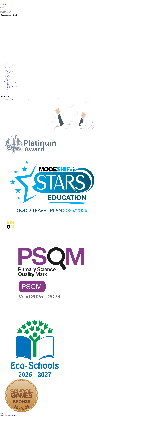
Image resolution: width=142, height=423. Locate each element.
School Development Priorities (10, 35)
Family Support (7, 78)
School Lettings (7, 38)
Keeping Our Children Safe (10, 34)
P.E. (5, 52)
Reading (6, 44)
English (6, 43)
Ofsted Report (5, 4)
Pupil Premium (9, 87)
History (6, 54)
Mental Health (7, 67)
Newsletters (7, 90)
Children (4, 58)
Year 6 (6, 62)
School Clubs (7, 68)
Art (5, 49)
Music (6, 51)
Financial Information (11, 85)
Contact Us (5, 93)
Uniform (6, 70)
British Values (9, 84)
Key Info (4, 81)
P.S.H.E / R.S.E (7, 48)
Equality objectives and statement (13, 86)
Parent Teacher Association (9, 71)
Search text (2, 10)
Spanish (6, 56)
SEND (8, 83)
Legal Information (7, 413)
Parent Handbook (8, 80)
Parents (4, 65)
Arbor (6, 77)
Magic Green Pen (8, 36)
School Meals (7, 69)
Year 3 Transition (8, 76)
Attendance (7, 66)
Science (6, 46)
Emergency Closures (8, 72)
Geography (7, 53)
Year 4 (6, 60)
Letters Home (7, 92)
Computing (7, 47)
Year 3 (6, 59)
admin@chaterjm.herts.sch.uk (6, 133)
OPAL (6, 37)
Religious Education (8, 55)
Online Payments (8, 73)
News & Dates (5, 88)
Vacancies (6, 40)
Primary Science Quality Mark (10, 57)
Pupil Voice (7, 63)
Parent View (5, 5)
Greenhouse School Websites (12, 415)
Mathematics (7, 45)
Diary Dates (7, 89)
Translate (8, 12)
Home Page (5, 3)
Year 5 (6, 61)
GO (15, 10)
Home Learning (7, 79)
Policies (6, 74)
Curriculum (5, 41)
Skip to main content (4, 0)
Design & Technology (9, 50)
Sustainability (7, 39)
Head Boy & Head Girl (9, 64)
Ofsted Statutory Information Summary (12, 82)
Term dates (7, 91)
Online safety (7, 75)
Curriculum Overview (9, 42)
